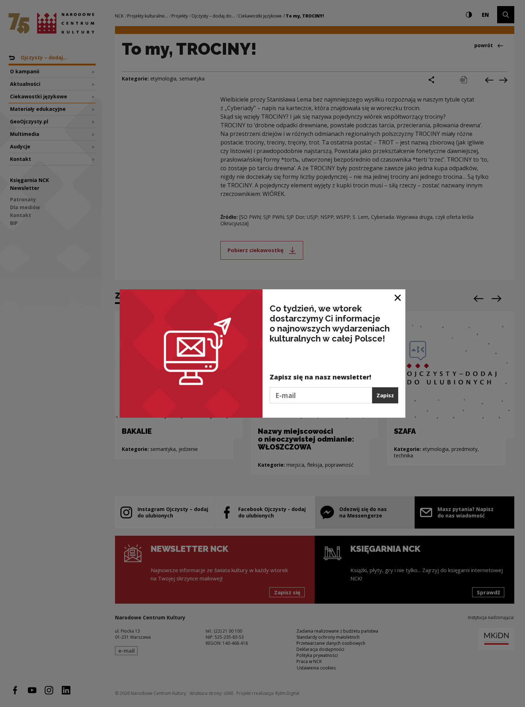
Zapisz (385, 395)
